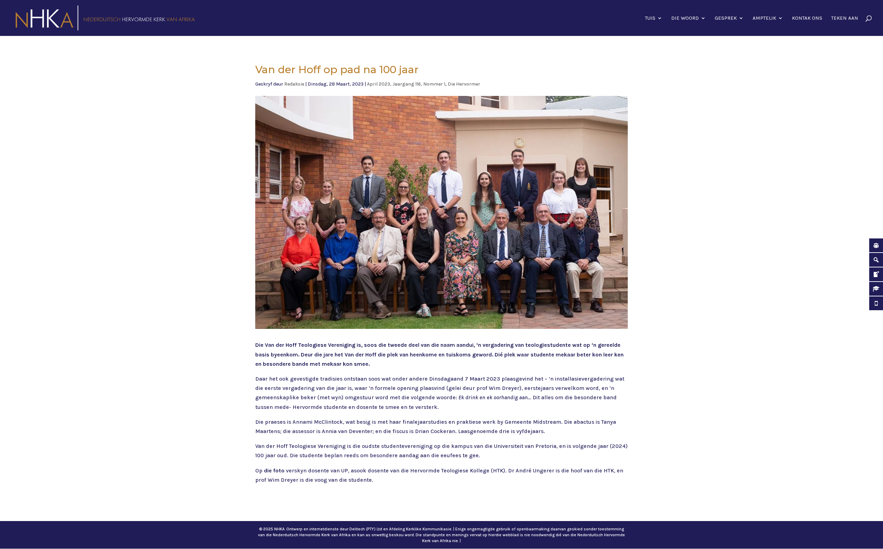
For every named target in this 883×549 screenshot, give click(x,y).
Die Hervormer (464, 84)
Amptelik (764, 18)
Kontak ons (807, 18)
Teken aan (844, 18)
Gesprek (726, 18)
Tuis (650, 18)
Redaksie (294, 84)
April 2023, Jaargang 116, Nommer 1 (406, 84)
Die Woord (685, 18)
